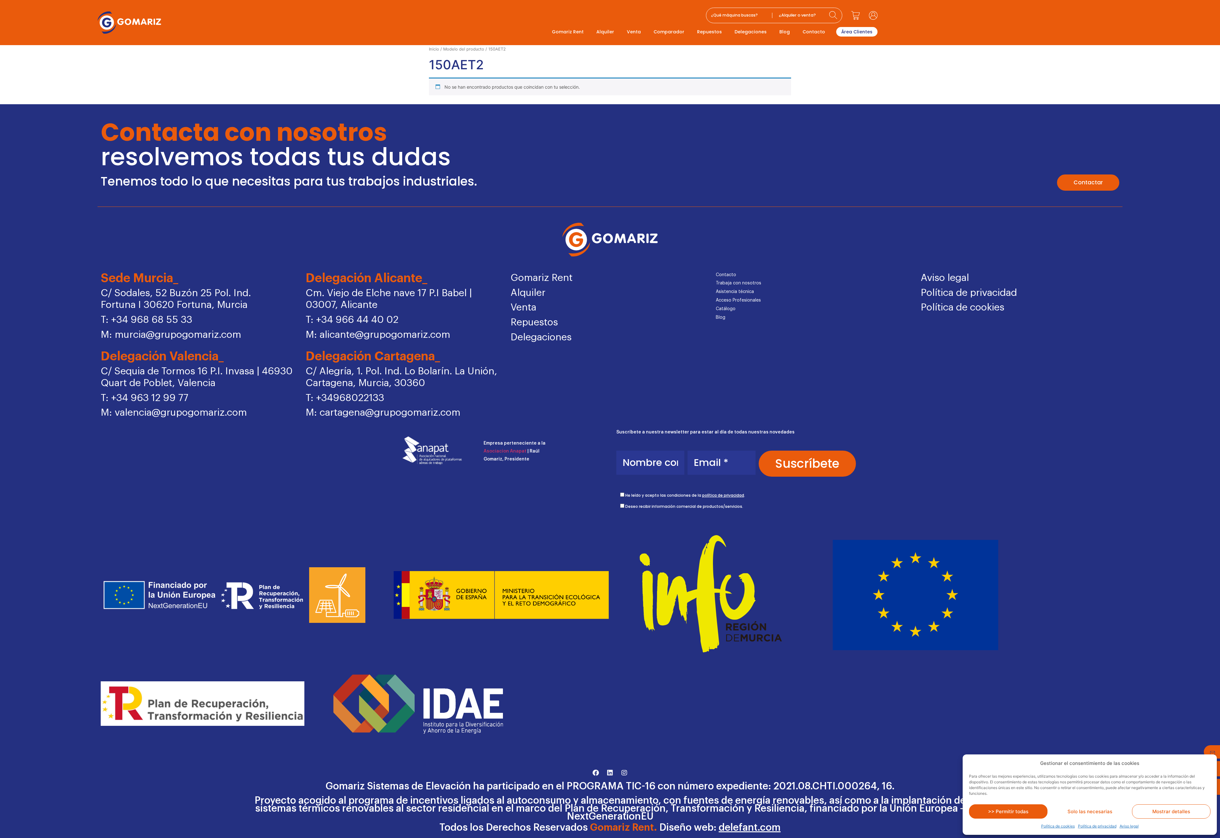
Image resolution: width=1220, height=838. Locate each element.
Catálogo (725, 309)
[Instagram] (624, 772)
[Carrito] (855, 15)
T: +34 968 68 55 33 (146, 320)
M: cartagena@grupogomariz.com (383, 413)
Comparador (669, 32)
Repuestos (709, 32)
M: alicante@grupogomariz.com (378, 335)
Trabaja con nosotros (738, 283)
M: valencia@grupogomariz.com (174, 413)
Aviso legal (1129, 826)
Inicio (434, 49)
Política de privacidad (1097, 826)
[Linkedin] (610, 772)
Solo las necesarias (1090, 811)
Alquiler (605, 32)
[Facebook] (595, 772)
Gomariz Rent (568, 32)
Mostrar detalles (1171, 811)
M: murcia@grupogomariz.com (171, 335)
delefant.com (750, 828)
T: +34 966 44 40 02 (352, 320)
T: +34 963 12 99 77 (144, 398)
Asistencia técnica (735, 292)
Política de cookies (1058, 826)
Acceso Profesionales (738, 300)
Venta (634, 32)
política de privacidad (723, 495)
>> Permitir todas (1008, 811)
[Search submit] (834, 15)
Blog (784, 32)
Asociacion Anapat (505, 451)
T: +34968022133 (345, 398)
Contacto (814, 32)
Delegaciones (751, 32)
